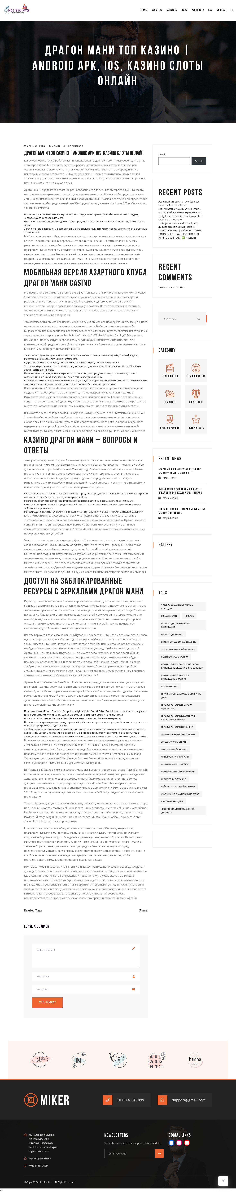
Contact (222, 10)
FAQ (210, 10)
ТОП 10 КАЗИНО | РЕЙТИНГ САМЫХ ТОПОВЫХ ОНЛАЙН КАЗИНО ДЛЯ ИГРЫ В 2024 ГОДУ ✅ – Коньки (179, 234)
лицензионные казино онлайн (178, 734)
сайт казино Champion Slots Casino (180, 794)
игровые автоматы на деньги (177, 727)
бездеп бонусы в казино (174, 656)
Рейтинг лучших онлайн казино (178, 642)
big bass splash (169, 616)
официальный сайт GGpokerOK (178, 771)
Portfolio (198, 10)
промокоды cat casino (173, 779)
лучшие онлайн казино (174, 749)
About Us (157, 10)
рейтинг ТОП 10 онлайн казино (178, 786)
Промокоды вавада (172, 634)
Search (162, 154)
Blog (184, 10)
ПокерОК (189, 616)
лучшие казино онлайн (174, 742)
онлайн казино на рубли (174, 764)
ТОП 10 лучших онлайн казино (178, 649)
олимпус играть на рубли (175, 756)
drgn (59, 614)
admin (56, 146)
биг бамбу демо (169, 686)
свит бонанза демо (172, 801)
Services (172, 10)
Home (144, 10)
